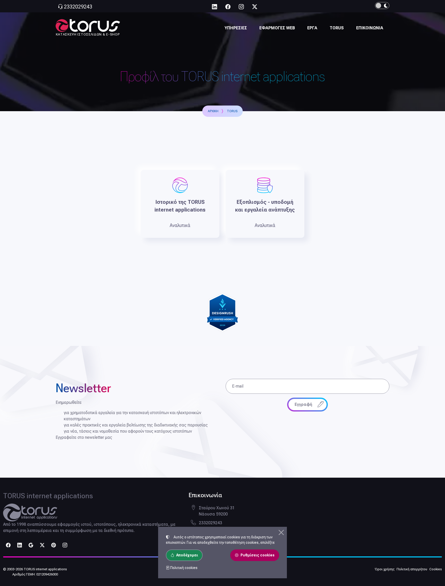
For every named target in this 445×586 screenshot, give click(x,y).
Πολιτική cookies (183, 568)
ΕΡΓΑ (312, 27)
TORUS (337, 27)
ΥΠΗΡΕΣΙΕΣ (236, 27)
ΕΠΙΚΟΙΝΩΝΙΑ (369, 27)
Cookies (435, 569)
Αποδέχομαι (187, 555)
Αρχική (213, 111)
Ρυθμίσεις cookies (258, 555)
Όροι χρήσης (385, 569)
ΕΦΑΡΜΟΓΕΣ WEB (277, 27)
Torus (232, 111)
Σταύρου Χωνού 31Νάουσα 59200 (217, 511)
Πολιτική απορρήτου (412, 569)
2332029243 (210, 522)
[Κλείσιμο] (281, 532)
